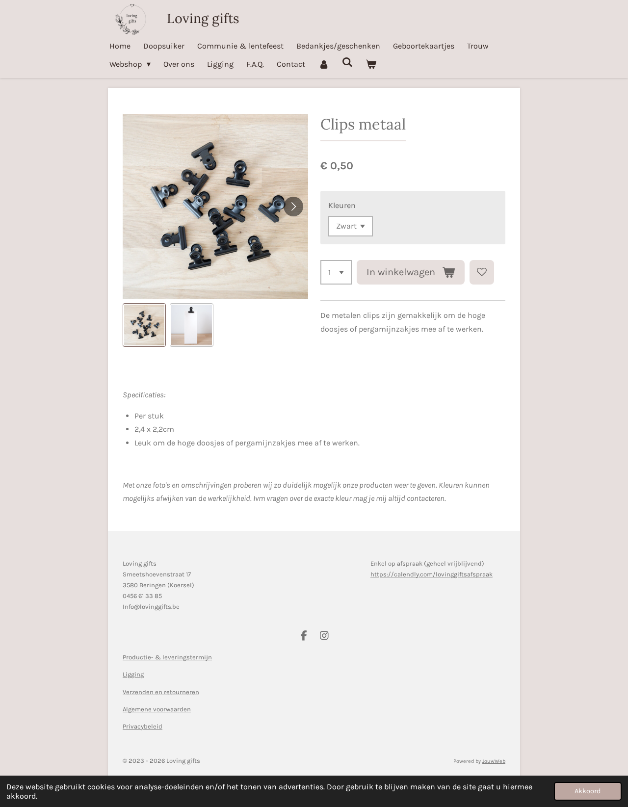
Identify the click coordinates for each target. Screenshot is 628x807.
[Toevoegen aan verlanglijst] (482, 272)
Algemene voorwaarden (157, 709)
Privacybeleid (142, 726)
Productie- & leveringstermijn (167, 657)
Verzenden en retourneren (161, 692)
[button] (144, 324)
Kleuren (342, 205)
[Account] (323, 64)
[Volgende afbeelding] (293, 206)
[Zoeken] (347, 62)
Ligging (133, 674)
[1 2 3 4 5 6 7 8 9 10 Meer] (336, 272)
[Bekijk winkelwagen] (371, 64)
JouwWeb (493, 761)
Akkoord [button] (588, 791)
